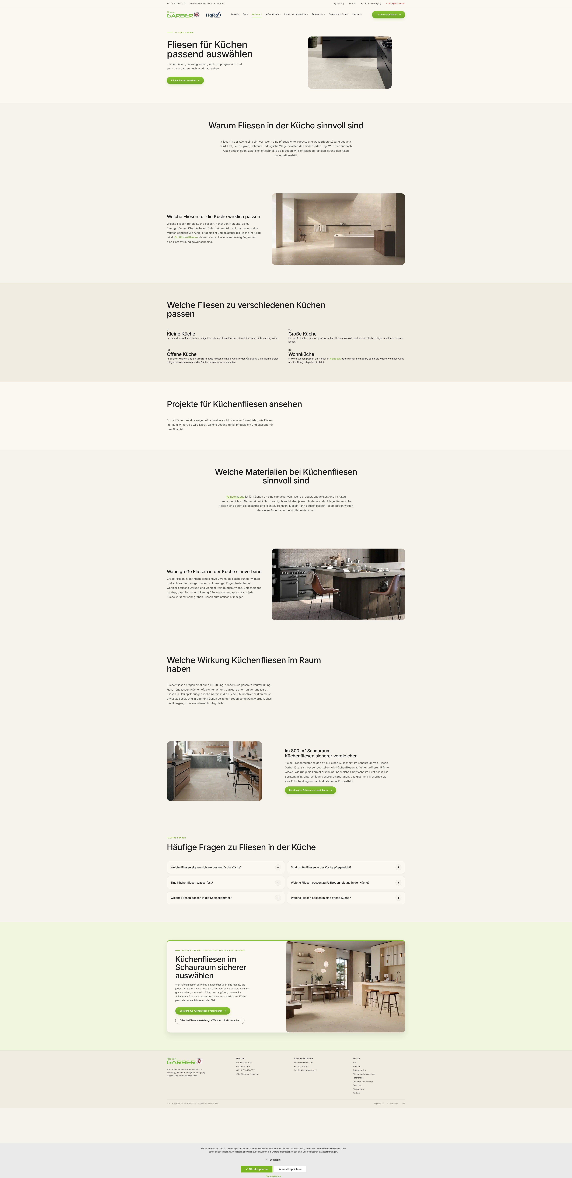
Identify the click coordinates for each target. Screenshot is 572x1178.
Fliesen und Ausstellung (364, 1074)
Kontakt (352, 3)
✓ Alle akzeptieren (257, 1169)
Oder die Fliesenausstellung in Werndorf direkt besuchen (210, 1020)
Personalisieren (273, 1176)
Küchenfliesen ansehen (185, 80)
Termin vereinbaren (388, 14)
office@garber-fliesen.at (247, 1074)
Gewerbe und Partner (363, 1081)
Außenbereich (359, 1070)
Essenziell (275, 1159)
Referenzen (358, 1078)
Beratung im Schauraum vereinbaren (310, 790)
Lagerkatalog (338, 3)
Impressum (379, 1103)
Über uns (357, 1085)
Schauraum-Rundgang (371, 3)
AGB (403, 1103)
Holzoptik (335, 358)
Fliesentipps (358, 1089)
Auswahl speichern (290, 1169)
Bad (354, 1062)
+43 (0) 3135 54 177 (176, 3)
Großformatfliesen (186, 237)
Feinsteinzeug (235, 496)
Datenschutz (392, 1103)
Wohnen (356, 1066)
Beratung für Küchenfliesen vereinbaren (203, 1010)
